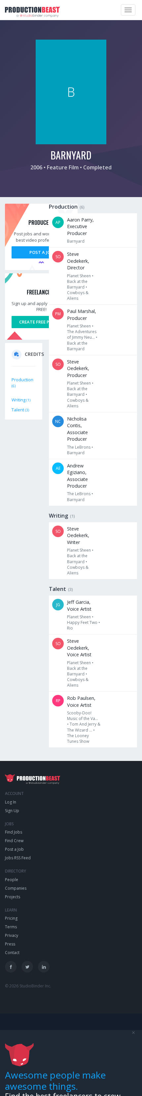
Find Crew (14, 840)
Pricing (11, 918)
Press (10, 944)
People (11, 879)
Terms (11, 927)
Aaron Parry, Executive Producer (80, 226)
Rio (70, 628)
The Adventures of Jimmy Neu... (81, 334)
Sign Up (12, 810)
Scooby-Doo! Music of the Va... (82, 715)
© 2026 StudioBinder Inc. (28, 986)
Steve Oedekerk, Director (78, 261)
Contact (12, 952)
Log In (10, 802)
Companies (15, 888)
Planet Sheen (79, 276)
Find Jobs (13, 832)
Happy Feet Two (82, 622)
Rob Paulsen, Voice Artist (81, 701)
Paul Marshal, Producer (81, 314)
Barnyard (76, 241)
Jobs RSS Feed (18, 858)
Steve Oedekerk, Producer (78, 368)
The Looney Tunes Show (78, 738)
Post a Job (41, 252)
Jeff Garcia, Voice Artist (79, 605)
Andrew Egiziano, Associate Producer (77, 475)
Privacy (11, 935)
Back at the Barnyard (77, 284)
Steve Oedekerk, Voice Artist (79, 648)
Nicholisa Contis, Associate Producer (77, 429)
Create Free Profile (41, 322)
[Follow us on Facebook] (11, 967)
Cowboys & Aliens (78, 295)
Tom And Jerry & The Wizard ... (83, 727)
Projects (12, 897)
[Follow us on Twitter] (27, 967)
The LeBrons (78, 447)
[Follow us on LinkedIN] (44, 967)
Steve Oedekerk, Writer (78, 535)
